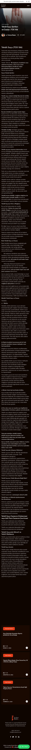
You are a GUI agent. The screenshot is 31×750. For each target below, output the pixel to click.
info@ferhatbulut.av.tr (15, 732)
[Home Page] (3, 5)
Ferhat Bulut (11, 35)
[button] (29, 1)
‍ (10, 736)
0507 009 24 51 (15, 730)
